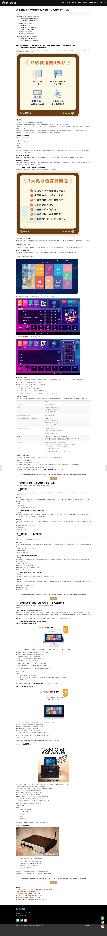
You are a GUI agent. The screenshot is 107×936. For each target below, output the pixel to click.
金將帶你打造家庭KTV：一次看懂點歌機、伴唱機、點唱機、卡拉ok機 (31, 899)
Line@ (53, 478)
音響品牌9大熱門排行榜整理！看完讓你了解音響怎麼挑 (28, 897)
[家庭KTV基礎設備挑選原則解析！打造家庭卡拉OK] (1, 468)
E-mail (25, 920)
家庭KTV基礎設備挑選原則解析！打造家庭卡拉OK (54, 469)
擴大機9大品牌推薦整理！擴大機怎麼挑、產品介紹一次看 (29, 895)
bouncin (89, 925)
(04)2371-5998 (22, 908)
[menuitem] (63, 3)
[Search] (102, 3)
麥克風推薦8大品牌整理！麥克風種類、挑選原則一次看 (28, 893)
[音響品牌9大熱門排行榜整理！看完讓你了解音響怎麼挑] (106, 468)
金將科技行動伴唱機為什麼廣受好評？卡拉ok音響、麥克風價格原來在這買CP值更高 (34, 889)
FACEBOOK (21, 920)
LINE (17, 920)
